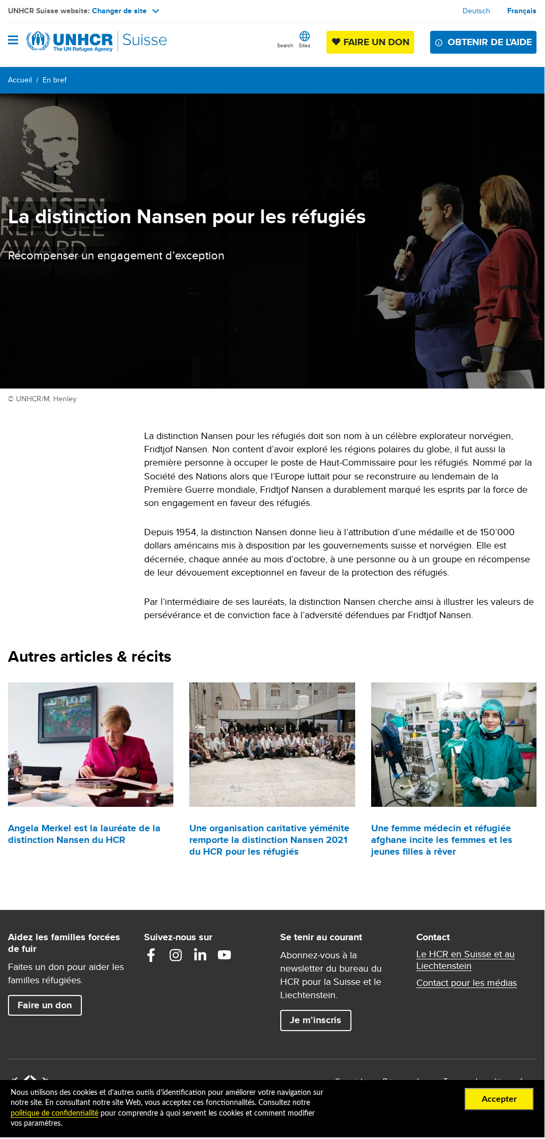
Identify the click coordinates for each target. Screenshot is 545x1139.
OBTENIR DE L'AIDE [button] (490, 42)
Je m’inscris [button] (315, 1020)
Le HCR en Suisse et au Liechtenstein (465, 960)
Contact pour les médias (466, 983)
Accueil (20, 79)
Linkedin (200, 955)
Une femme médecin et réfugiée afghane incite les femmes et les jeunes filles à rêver (442, 839)
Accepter (499, 1099)
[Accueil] (62, 41)
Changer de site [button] (119, 10)
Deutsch (476, 10)
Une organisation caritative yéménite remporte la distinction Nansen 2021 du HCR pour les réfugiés (269, 839)
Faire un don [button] (49, 1005)
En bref (54, 79)
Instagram (175, 955)
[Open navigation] (13, 41)
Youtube (224, 955)
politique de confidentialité (54, 1113)
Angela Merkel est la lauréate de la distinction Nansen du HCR (84, 834)
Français (521, 10)
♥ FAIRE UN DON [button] (372, 42)
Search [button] (285, 45)
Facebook (151, 955)
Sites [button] (305, 45)
